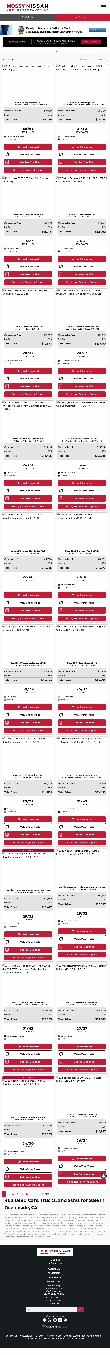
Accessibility (27, 1342)
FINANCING (54, 1280)
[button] (104, 1176)
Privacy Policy (54, 1342)
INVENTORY (54, 1288)
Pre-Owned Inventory (53, 1295)
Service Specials (54, 1307)
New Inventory (53, 1292)
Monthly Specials (53, 1297)
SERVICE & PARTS (54, 1301)
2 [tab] (56, 58)
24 (37, 1201)
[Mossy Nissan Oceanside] (27, 7)
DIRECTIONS (54, 1284)
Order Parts (54, 1310)
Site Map (40, 1342)
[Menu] (104, 5)
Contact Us (12, 1342)
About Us (54, 1276)
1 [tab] (53, 58)
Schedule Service (54, 1304)
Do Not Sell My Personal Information (83, 1342)
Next (45, 1201)
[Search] (80, 1316)
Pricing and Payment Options (28, 177)
